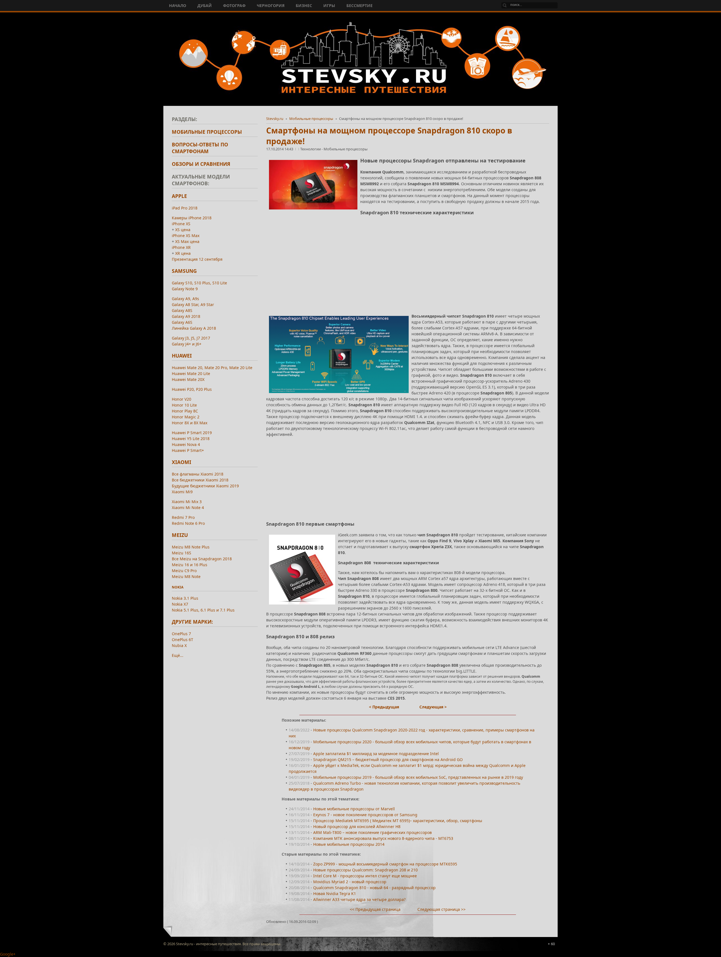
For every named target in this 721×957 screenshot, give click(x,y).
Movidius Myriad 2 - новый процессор (349, 881)
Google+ (7, 954)
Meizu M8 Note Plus (191, 547)
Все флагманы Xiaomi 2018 (197, 474)
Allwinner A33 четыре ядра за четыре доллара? (359, 899)
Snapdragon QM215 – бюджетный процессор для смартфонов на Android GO (388, 759)
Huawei (182, 355)
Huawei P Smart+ (188, 450)
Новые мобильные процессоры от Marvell (354, 808)
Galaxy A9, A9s (185, 298)
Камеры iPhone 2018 (192, 217)
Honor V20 (181, 399)
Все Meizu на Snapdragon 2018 (202, 558)
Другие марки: (192, 621)
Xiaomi (181, 462)
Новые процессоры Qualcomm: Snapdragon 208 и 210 (365, 870)
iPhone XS (181, 223)
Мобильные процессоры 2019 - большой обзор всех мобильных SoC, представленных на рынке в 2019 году (418, 777)
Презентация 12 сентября (197, 259)
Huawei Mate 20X (188, 379)
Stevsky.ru (274, 118)
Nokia (177, 587)
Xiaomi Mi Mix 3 (187, 501)
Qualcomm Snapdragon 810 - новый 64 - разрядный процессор (374, 887)
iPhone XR (181, 247)
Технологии (311, 148)
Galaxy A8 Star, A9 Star (193, 304)
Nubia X (179, 645)
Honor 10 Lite (184, 405)
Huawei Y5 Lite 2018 (191, 438)
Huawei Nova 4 (186, 444)
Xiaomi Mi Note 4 (188, 507)
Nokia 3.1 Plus (185, 598)
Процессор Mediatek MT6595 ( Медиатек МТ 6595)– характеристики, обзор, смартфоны (397, 820)
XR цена (183, 253)
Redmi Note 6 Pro (188, 523)
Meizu (180, 535)
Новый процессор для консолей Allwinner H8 (356, 826)
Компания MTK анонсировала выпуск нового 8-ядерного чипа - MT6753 (383, 838)
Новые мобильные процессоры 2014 (348, 844)
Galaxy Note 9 (185, 288)
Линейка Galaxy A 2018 (194, 328)
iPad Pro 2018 (184, 208)
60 (553, 943)
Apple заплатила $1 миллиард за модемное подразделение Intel (376, 753)
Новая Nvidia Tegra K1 (334, 893)
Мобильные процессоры (311, 118)
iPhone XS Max (185, 235)
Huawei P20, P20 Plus (192, 389)
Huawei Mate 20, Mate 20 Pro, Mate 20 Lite (212, 367)
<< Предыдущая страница (375, 909)
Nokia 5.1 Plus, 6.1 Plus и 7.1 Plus (203, 610)
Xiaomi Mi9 (182, 491)
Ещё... (177, 655)
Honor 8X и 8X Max (189, 422)
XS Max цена (187, 241)
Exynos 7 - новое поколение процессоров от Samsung (365, 814)
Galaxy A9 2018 (186, 316)
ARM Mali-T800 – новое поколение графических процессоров (372, 832)
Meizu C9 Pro (184, 570)
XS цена (182, 229)
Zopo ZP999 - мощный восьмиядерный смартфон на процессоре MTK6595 (385, 864)
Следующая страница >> (441, 909)
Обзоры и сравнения (201, 163)
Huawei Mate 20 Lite (191, 373)
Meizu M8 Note (186, 576)
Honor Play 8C (185, 411)
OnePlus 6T (182, 639)
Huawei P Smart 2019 (192, 432)
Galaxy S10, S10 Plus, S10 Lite (199, 282)
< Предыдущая (384, 707)
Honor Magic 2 (185, 417)
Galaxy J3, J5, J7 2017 (191, 338)
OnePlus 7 (181, 633)
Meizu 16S (181, 553)
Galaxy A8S (182, 310)
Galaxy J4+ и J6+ (186, 344)
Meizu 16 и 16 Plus (189, 564)
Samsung (184, 270)
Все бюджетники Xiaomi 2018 (200, 480)
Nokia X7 (180, 604)
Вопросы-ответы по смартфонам (200, 148)
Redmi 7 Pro (183, 517)
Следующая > (433, 707)
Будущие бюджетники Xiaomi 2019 (205, 485)
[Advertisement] (407, 259)
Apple (179, 196)
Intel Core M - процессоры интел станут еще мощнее (365, 875)
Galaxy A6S (182, 322)
